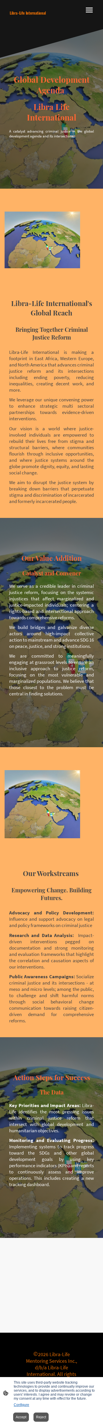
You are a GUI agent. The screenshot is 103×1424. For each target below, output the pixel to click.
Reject (41, 1417)
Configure (21, 1405)
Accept (21, 1417)
